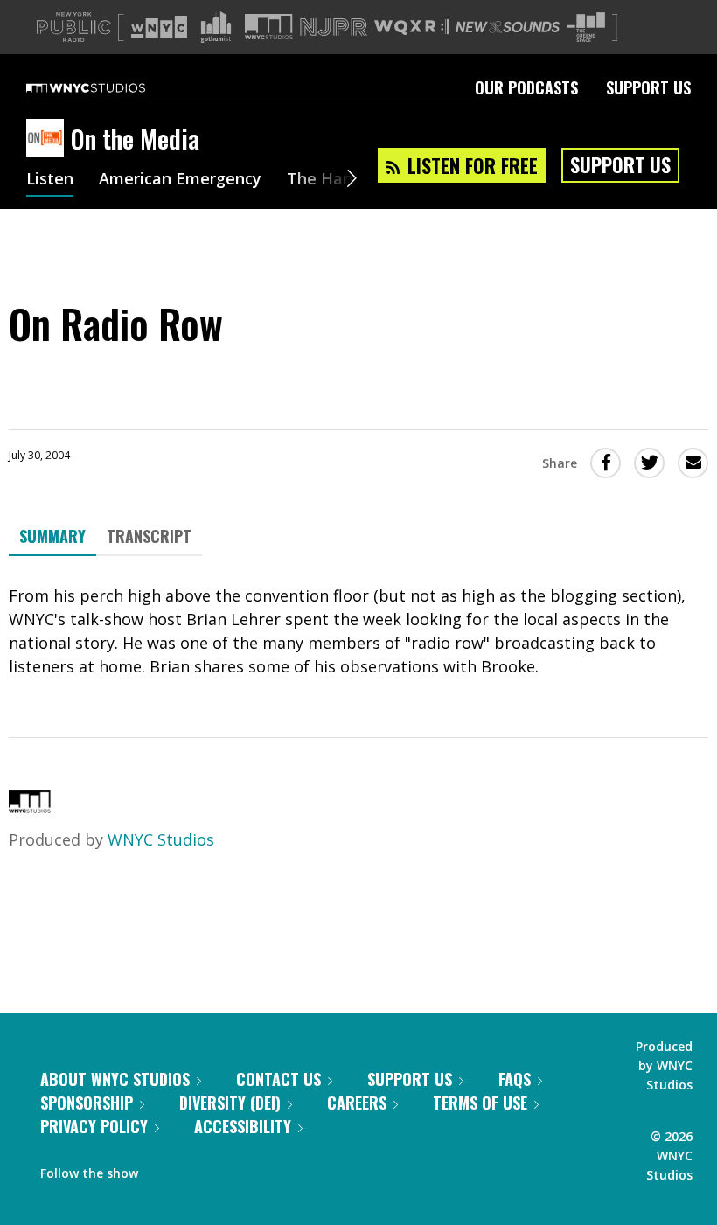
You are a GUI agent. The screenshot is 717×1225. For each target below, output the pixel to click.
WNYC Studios (161, 839)
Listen (49, 180)
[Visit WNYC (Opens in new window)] (159, 27)
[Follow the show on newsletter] (231, 1169)
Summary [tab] (52, 536)
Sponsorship (86, 1102)
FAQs (514, 1079)
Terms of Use (480, 1102)
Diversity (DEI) (230, 1102)
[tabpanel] (358, 631)
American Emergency (180, 180)
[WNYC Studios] (30, 807)
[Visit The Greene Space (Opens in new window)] (586, 27)
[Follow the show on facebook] (163, 1169)
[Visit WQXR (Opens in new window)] (411, 27)
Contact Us (278, 1079)
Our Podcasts (526, 87)
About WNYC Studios (115, 1079)
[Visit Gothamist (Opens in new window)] (216, 27)
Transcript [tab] (149, 536)
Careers (356, 1102)
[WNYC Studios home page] (107, 87)
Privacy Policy (94, 1126)
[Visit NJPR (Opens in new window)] (333, 27)
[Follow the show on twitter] (197, 1169)
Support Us (648, 87)
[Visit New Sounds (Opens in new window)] (508, 27)
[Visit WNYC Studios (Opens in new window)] (269, 26)
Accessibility (242, 1126)
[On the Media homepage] (48, 139)
